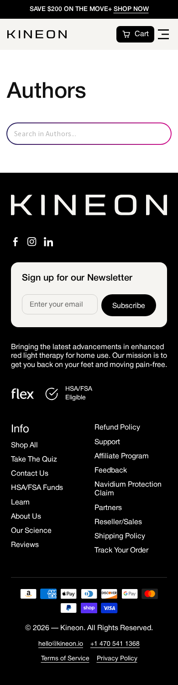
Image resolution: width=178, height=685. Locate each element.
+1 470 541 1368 (115, 644)
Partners (108, 508)
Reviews (25, 545)
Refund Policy (117, 428)
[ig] (32, 241)
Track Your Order (121, 550)
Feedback (110, 470)
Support (107, 442)
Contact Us (29, 474)
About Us (26, 517)
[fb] (15, 241)
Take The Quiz (34, 460)
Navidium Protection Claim (128, 489)
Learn (20, 502)
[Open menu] (163, 34)
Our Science (31, 531)
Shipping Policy (119, 536)
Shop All (24, 445)
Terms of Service (65, 659)
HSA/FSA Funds (37, 488)
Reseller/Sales (118, 522)
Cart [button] (142, 34)
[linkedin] (48, 241)
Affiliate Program (121, 456)
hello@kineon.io (60, 644)
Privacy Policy (117, 659)
